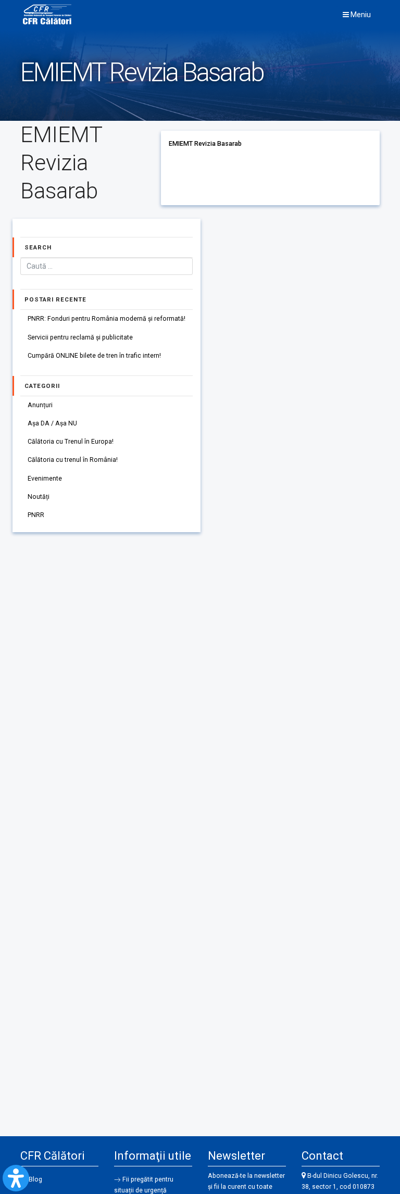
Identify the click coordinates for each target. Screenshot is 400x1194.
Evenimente (45, 478)
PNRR (36, 515)
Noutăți (38, 496)
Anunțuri (40, 405)
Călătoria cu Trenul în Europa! (71, 441)
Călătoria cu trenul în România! (73, 459)
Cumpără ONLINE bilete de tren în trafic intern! (94, 355)
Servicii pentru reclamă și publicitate (80, 337)
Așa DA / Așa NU (52, 423)
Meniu (360, 14)
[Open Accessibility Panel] (16, 1178)
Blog (35, 1179)
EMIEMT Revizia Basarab (205, 143)
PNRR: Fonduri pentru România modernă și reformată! (106, 318)
